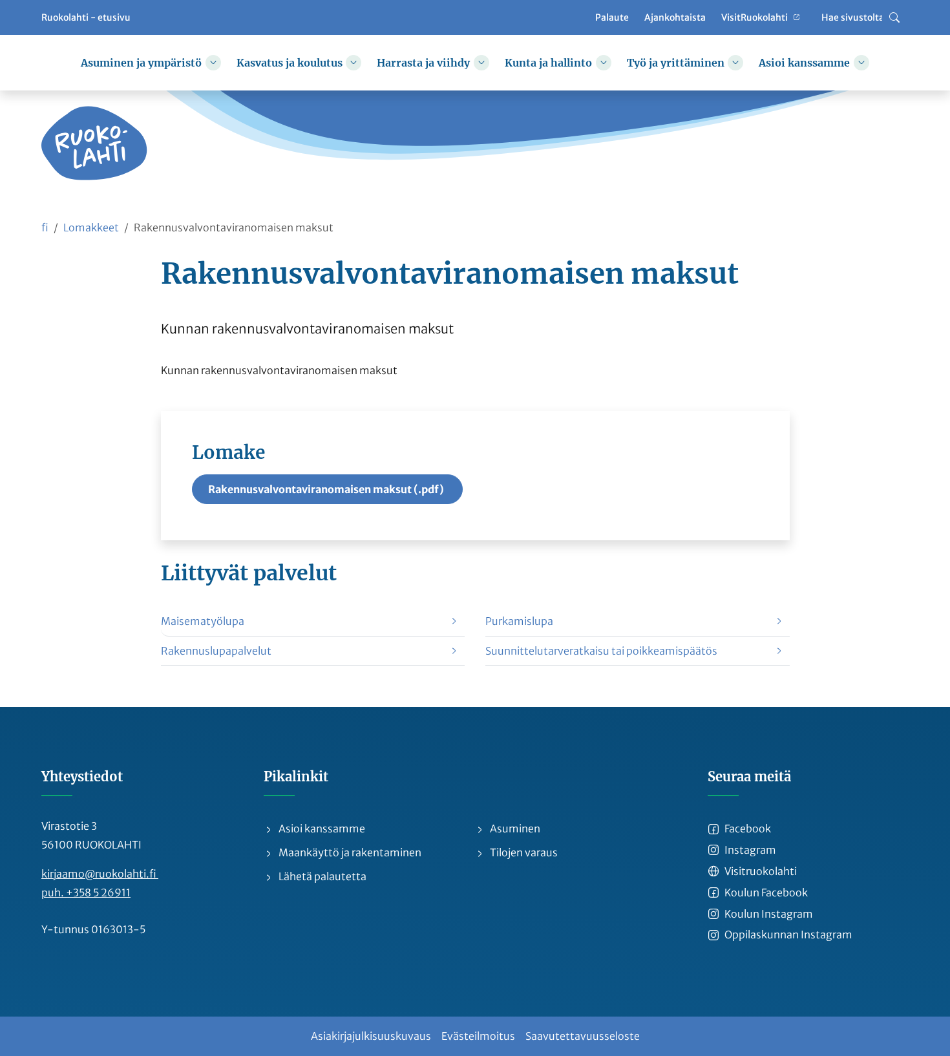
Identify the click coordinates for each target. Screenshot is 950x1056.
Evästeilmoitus (478, 1036)
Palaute (612, 17)
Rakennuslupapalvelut (216, 650)
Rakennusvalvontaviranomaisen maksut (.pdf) (326, 489)
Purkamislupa (519, 621)
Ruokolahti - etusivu (86, 17)
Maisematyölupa (202, 621)
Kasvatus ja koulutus (290, 62)
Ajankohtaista (675, 17)
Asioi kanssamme (804, 62)
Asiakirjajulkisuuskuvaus (371, 1036)
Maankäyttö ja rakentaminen (349, 852)
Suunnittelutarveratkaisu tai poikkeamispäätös (601, 650)
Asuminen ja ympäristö (141, 62)
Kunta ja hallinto (548, 62)
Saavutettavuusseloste (582, 1036)
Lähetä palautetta (321, 876)
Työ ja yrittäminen (675, 62)
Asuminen (514, 828)
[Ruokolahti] (94, 143)
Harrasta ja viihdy (423, 62)
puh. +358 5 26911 (86, 892)
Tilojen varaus (523, 852)
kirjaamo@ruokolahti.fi (99, 873)
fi (44, 227)
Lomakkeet (91, 227)
